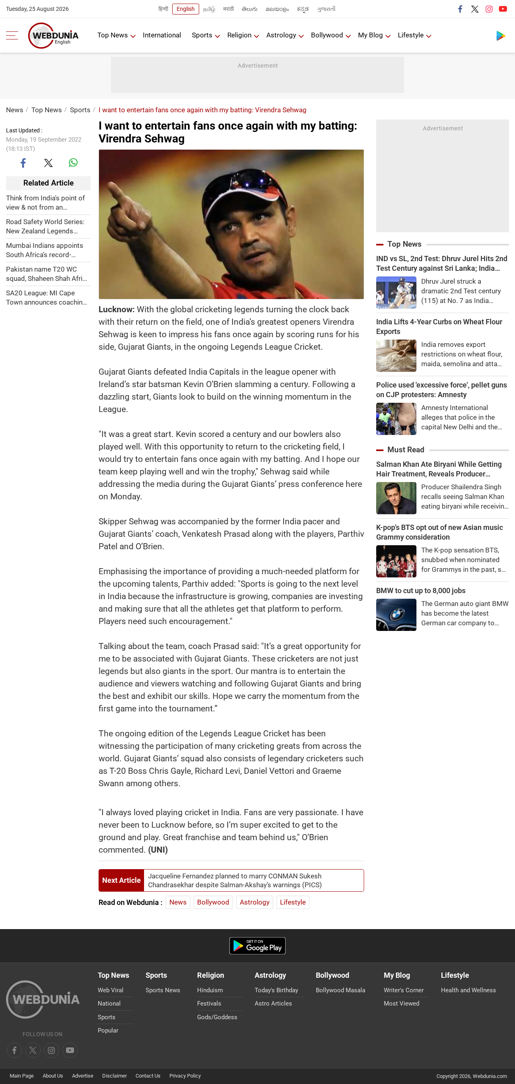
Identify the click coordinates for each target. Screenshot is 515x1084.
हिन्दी (163, 9)
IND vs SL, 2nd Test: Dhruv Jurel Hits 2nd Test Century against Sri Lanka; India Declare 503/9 (441, 263)
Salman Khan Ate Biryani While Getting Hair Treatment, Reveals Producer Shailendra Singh (439, 469)
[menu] (14, 35)
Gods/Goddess (217, 1017)
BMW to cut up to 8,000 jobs (421, 590)
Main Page (22, 1076)
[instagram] (489, 9)
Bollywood (327, 35)
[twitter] (475, 9)
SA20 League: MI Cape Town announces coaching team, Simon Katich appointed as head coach (46, 298)
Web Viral (111, 990)
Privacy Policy (185, 1076)
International (162, 35)
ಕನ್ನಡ (303, 9)
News (14, 110)
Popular (108, 1030)
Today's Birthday (276, 990)
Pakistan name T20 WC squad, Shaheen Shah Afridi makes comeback (47, 274)
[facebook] (461, 9)
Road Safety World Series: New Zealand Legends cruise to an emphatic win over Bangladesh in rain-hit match (46, 226)
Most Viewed (401, 1003)
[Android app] (257, 945)
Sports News (163, 990)
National (109, 1003)
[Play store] (501, 35)
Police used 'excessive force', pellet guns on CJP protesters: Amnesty (441, 390)
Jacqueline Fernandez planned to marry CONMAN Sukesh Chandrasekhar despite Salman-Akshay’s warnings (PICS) (235, 880)
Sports (202, 35)
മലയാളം (277, 9)
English (186, 9)
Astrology (281, 35)
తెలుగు (250, 9)
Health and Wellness (468, 990)
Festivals (209, 1003)
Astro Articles (273, 1003)
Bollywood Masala (340, 990)
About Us (53, 1076)
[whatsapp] (73, 162)
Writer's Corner (404, 990)
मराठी (228, 9)
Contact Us (148, 1076)
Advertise (82, 1076)
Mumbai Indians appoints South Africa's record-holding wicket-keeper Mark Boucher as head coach (48, 250)
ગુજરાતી (326, 9)
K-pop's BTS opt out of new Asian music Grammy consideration (439, 532)
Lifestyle (411, 35)
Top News (112, 35)
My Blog (370, 35)
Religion (239, 35)
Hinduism (210, 990)
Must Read (405, 449)
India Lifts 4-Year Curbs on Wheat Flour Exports (439, 326)
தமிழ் (209, 9)
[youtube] (503, 9)
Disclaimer (114, 1076)
